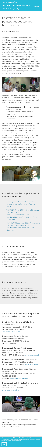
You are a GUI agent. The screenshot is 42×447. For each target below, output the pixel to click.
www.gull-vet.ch (31, 364)
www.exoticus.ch (32, 355)
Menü (36, 6)
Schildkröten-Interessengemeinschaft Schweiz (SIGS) (17, 5)
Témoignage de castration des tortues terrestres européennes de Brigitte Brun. (22, 204)
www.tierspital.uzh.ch (11, 332)
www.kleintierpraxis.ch (19, 378)
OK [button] (4, 444)
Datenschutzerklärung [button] (16, 440)
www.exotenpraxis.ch (11, 390)
